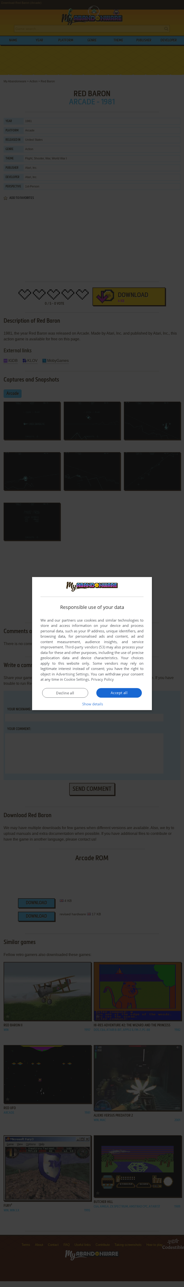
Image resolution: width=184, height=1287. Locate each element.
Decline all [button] (65, 693)
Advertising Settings (72, 674)
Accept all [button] (119, 692)
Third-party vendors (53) (85, 647)
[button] (92, 704)
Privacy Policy (102, 679)
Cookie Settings (76, 679)
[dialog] (92, 643)
